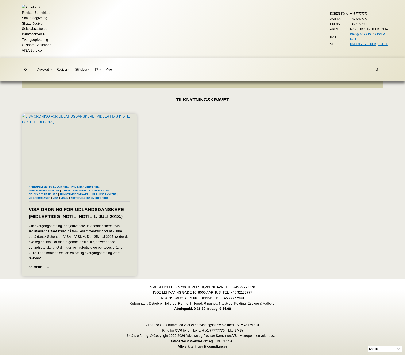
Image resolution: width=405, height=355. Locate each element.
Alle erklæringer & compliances (203, 346)
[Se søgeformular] (379, 69)
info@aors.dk (361, 34)
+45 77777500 (233, 298)
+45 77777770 (244, 287)
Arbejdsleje (38, 186)
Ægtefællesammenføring (89, 198)
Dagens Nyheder (363, 44)
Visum (65, 198)
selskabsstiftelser (43, 194)
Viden (109, 69)
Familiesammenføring (44, 190)
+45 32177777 (241, 292)
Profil (383, 44)
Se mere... (39, 267)
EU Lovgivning (59, 186)
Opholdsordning (74, 190)
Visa (55, 198)
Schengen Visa (98, 190)
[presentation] (79, 146)
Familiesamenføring (85, 186)
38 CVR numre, (166, 325)
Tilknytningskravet (74, 194)
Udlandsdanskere (104, 194)
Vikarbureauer (39, 198)
